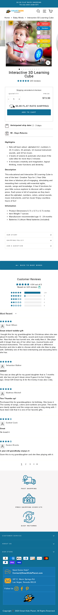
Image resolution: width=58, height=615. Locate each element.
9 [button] (37, 69)
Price (47, 93)
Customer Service (12, 535)
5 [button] (28, 69)
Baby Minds (18, 18)
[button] (16, 293)
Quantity (14, 93)
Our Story (12, 235)
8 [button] (34, 69)
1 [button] (19, 69)
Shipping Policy (15, 240)
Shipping (19, 90)
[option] (29, 3)
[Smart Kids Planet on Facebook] (22, 588)
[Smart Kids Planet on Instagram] (16, 588)
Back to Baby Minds (30, 265)
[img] (6, 321)
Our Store (7, 552)
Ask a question (15, 246)
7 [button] (32, 69)
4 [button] (26, 69)
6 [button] (30, 69)
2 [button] (22, 69)
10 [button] (39, 69)
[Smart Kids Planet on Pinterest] (27, 588)
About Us (7, 543)
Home (7, 18)
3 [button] (24, 69)
